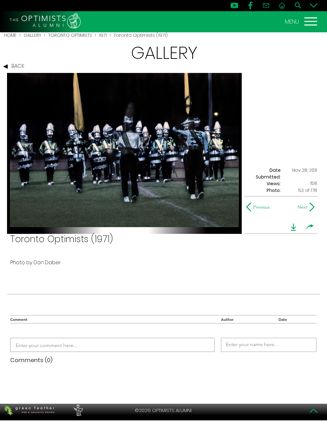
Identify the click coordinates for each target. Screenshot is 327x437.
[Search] (298, 5)
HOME (10, 35)
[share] (310, 227)
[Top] (313, 410)
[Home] (282, 5)
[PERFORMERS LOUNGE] (77, 410)
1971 (103, 35)
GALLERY (32, 35)
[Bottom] (313, 5)
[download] (293, 227)
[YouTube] (234, 5)
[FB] (250, 5)
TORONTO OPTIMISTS (70, 35)
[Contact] (266, 5)
